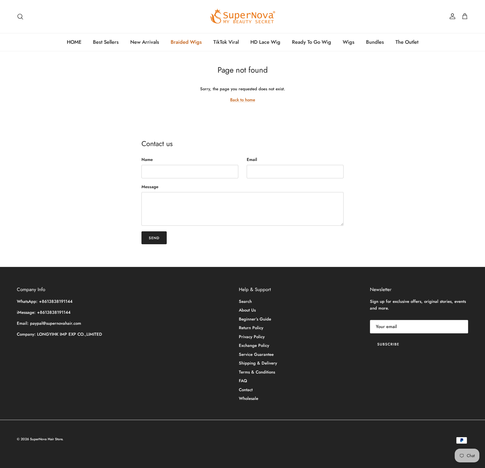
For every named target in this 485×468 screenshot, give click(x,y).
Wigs (348, 42)
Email (252, 160)
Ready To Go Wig (311, 42)
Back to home (242, 100)
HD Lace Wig (265, 42)
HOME (74, 42)
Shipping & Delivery (258, 363)
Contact (246, 390)
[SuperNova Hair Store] (242, 16)
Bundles (375, 42)
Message (149, 187)
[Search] (20, 16)
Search (245, 301)
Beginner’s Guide (255, 319)
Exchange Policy (254, 345)
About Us (247, 310)
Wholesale (248, 398)
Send (154, 238)
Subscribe (388, 344)
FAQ (243, 381)
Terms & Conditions (257, 372)
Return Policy (251, 328)
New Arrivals (144, 42)
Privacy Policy (252, 337)
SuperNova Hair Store (46, 439)
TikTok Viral (226, 42)
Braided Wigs (186, 42)
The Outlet (406, 42)
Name (147, 160)
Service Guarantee (256, 354)
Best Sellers (106, 42)
